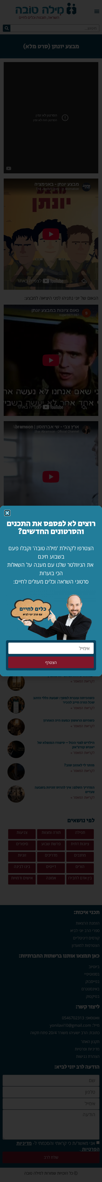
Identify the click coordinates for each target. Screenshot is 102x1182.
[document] (51, 591)
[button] (7, 513)
